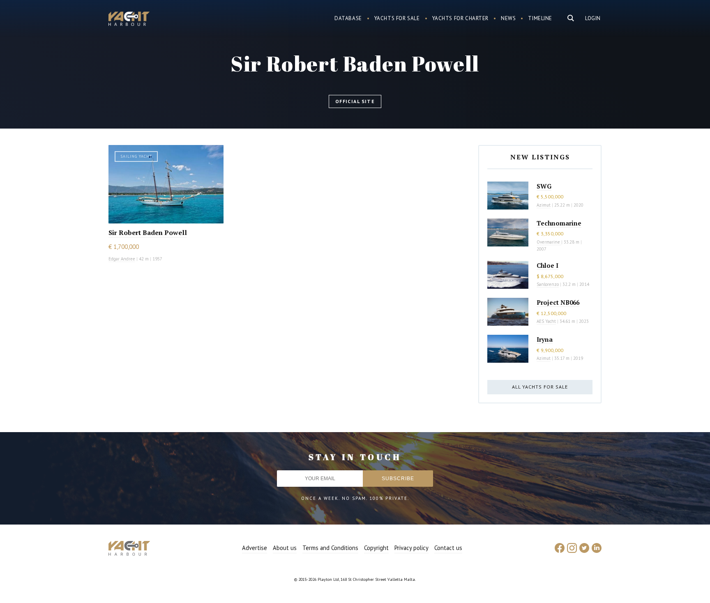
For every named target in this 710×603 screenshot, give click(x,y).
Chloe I (547, 265)
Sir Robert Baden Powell (147, 232)
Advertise (254, 548)
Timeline (540, 18)
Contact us (448, 548)
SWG (544, 186)
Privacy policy (411, 548)
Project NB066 (558, 302)
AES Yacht (546, 321)
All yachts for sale (540, 387)
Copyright (376, 548)
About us (285, 548)
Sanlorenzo (548, 284)
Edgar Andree (121, 259)
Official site (355, 101)
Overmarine (549, 242)
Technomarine (559, 223)
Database (348, 18)
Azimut (544, 205)
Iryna (545, 339)
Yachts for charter (460, 18)
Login (593, 18)
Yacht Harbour (129, 20)
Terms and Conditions (330, 548)
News (508, 18)
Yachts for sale (397, 18)
